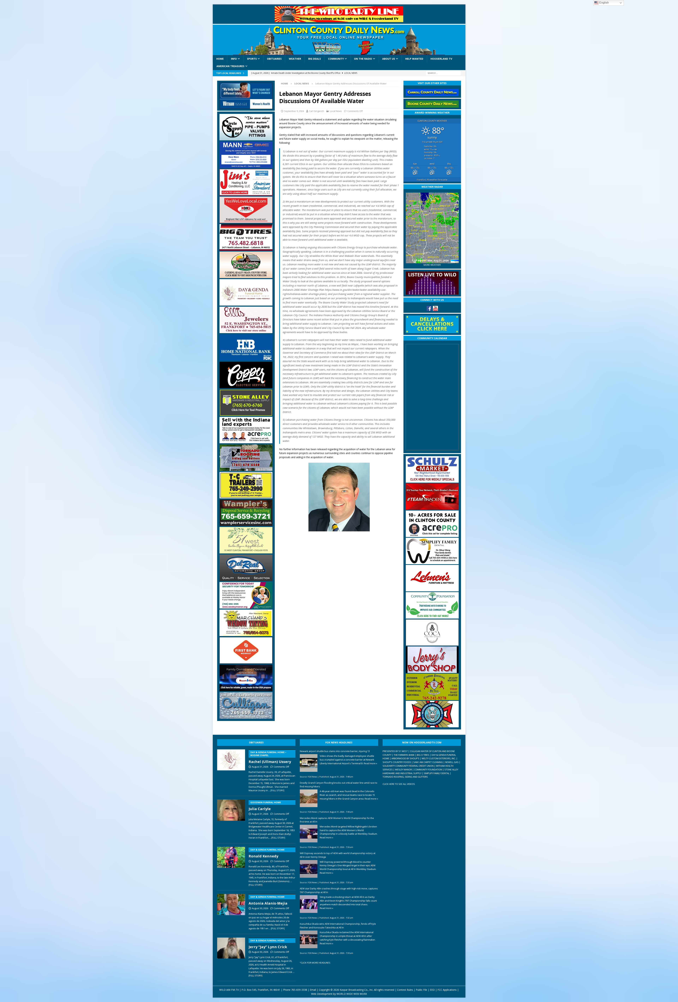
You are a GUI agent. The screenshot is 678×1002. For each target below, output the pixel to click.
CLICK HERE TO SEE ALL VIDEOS (399, 784)
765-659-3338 (299, 989)
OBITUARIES (256, 742)
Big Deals (314, 58)
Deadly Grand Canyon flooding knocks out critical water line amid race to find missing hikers (338, 784)
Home (220, 58)
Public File (421, 989)
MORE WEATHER (432, 264)
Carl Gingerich (316, 111)
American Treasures (230, 66)
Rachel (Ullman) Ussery (270, 757)
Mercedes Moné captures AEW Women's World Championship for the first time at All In (337, 819)
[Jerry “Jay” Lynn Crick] (231, 957)
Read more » (370, 763)
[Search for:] (443, 72)
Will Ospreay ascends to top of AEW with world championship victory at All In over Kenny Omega (337, 855)
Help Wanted (414, 58)
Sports (252, 58)
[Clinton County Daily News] (339, 40)
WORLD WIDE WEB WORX (352, 993)
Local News (336, 111)
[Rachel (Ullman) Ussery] (231, 770)
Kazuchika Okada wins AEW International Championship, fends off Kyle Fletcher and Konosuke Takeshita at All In (338, 925)
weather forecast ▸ (432, 179)
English (604, 2)
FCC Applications (447, 989)
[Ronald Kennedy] (231, 866)
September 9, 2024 (294, 111)
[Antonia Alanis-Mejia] (231, 911)
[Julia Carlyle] (231, 819)
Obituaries (274, 58)
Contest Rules (405, 989)
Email (313, 989)
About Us (388, 58)
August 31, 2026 (260, 766)
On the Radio (363, 58)
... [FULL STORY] (276, 790)
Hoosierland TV (441, 58)
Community (336, 58)
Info (234, 58)
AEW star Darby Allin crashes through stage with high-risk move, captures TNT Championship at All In (339, 890)
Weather (295, 58)
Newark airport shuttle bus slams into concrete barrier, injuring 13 (335, 751)
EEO (432, 989)
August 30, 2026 (260, 861)
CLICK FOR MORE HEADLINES (315, 962)
